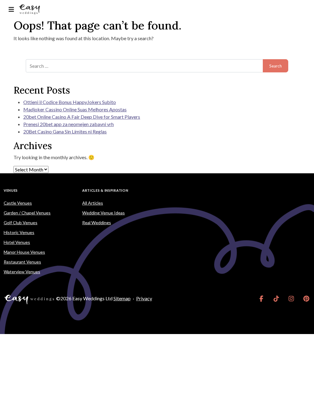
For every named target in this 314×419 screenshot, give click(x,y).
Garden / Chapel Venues (27, 212)
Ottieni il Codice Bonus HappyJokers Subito (69, 102)
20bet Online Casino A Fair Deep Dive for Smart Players (81, 117)
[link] (261, 298)
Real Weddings (96, 222)
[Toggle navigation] (11, 9)
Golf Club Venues (20, 222)
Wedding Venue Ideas (103, 212)
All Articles (92, 203)
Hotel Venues (17, 242)
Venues (11, 190)
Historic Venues (19, 232)
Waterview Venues (22, 271)
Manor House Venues (24, 252)
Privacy (144, 298)
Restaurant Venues (22, 261)
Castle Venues (18, 203)
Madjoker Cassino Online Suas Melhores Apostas (75, 109)
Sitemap (122, 298)
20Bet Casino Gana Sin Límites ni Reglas (65, 131)
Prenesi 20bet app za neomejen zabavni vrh (68, 124)
